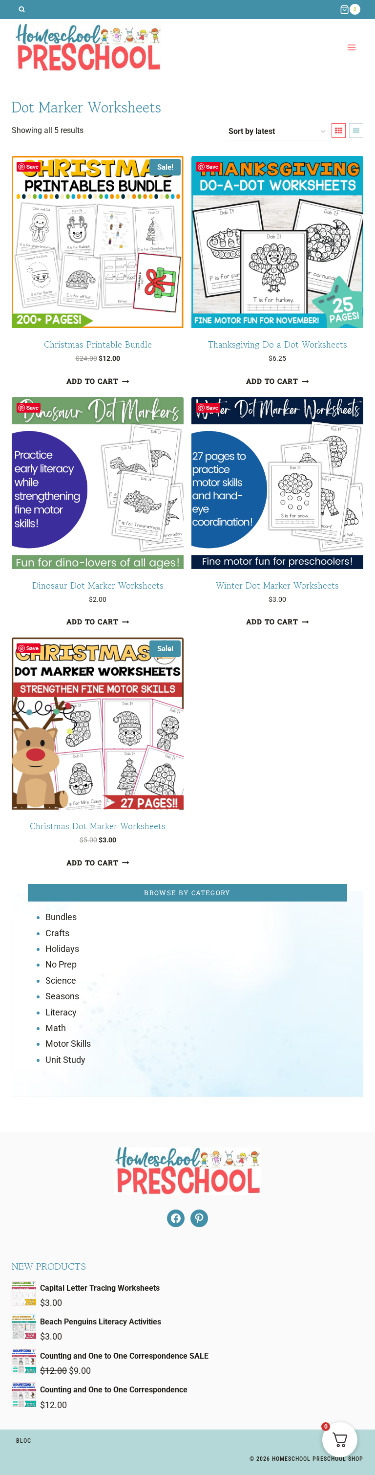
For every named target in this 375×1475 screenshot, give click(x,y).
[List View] (356, 130)
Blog (23, 1440)
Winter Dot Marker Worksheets (277, 585)
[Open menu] (351, 47)
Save (32, 166)
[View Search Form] (22, 9)
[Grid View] (339, 130)
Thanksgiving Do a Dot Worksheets (277, 344)
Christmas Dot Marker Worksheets (98, 825)
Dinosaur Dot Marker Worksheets (98, 585)
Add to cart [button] (92, 381)
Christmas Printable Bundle (98, 344)
